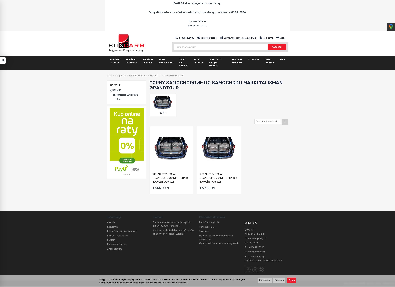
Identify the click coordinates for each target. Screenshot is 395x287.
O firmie (111, 222)
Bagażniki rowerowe (131, 61)
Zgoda (291, 280)
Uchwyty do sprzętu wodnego (215, 62)
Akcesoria (253, 59)
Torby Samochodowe (166, 61)
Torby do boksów (183, 62)
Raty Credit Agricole (209, 222)
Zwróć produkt (114, 248)
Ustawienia (264, 280)
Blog (282, 59)
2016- (163, 113)
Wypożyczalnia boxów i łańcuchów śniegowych (216, 237)
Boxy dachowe (198, 61)
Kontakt (111, 240)
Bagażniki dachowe (115, 61)
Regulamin (112, 227)
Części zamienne (269, 61)
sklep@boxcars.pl (256, 251)
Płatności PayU (206, 227)
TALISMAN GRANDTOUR (125, 95)
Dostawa (203, 231)
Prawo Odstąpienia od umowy (122, 231)
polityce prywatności (177, 282)
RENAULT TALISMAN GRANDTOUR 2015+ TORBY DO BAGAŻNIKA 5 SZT (171, 178)
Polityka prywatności (117, 235)
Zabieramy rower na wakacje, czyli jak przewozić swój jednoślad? (172, 224)
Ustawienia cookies (116, 244)
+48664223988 (255, 247)
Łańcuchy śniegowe (237, 61)
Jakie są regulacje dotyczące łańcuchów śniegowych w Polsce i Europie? (173, 232)
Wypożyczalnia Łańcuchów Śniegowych (219, 243)
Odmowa (279, 280)
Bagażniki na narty (148, 61)
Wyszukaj (277, 47)
